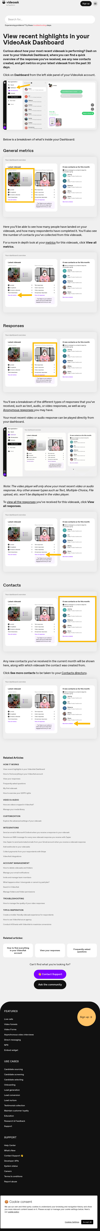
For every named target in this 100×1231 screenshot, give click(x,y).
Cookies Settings (72, 1222)
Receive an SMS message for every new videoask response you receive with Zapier (37, 837)
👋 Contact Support (50, 974)
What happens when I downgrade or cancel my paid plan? (26, 882)
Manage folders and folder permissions (19, 892)
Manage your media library (14, 809)
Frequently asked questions (14, 783)
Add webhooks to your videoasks (16, 847)
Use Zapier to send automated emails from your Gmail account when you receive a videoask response (44, 842)
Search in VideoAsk (11, 887)
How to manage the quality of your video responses (24, 903)
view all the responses (21, 502)
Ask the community (50, 984)
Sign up (86, 3)
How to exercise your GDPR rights (17, 793)
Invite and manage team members (17, 877)
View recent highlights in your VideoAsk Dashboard (24, 769)
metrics (51, 242)
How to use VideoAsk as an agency (17, 919)
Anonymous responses (18, 410)
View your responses (11, 779)
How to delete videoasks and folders (18, 868)
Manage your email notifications (16, 872)
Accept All (87, 1222)
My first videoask (10, 788)
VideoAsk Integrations (12, 856)
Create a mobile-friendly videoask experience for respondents (28, 915)
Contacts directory (74, 673)
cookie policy (13, 1212)
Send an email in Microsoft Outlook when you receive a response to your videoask (36, 832)
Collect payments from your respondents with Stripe (24, 851)
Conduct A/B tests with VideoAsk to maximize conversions (27, 924)
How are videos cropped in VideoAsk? (18, 804)
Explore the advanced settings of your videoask (22, 821)
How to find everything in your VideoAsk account (23, 774)
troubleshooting (39, 25)
